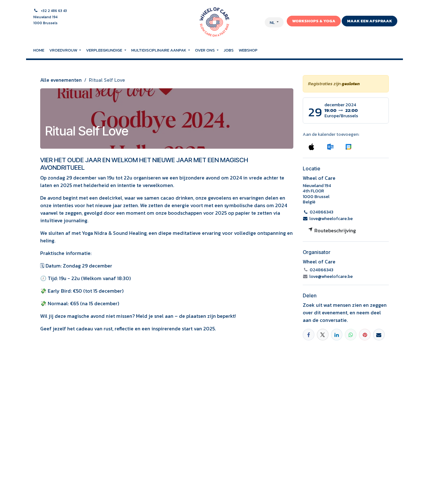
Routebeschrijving (334, 230)
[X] (323, 334)
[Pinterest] (365, 334)
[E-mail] (379, 334)
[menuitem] (39, 50)
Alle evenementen (61, 80)
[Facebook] (308, 334)
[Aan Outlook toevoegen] (330, 146)
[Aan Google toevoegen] (348, 146)
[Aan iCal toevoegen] (311, 146)
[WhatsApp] (350, 334)
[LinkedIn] (337, 334)
